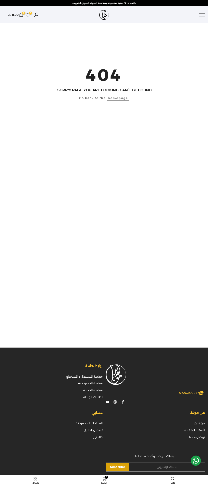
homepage (118, 98)
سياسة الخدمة (93, 390)
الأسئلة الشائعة (194, 430)
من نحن (199, 423)
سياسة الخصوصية (90, 383)
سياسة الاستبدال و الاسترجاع (84, 376)
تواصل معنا (197, 437)
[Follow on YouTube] (107, 402)
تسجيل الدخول (93, 430)
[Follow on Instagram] (115, 402)
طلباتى (98, 437)
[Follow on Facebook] (123, 402)
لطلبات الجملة (93, 397)
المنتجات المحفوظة (89, 423)
